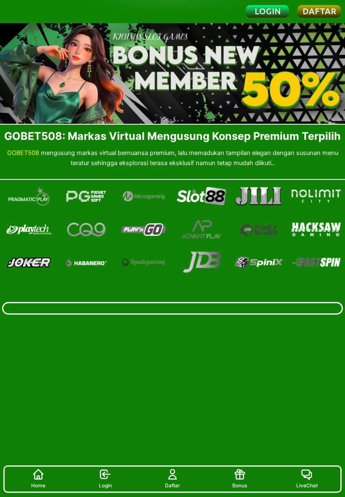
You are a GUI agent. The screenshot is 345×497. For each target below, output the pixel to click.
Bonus (239, 485)
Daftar (172, 485)
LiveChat (307, 485)
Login (105, 485)
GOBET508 (23, 153)
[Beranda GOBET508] (34, 11)
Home (38, 485)
